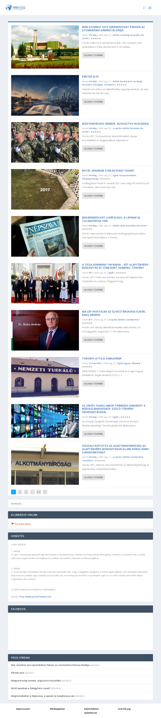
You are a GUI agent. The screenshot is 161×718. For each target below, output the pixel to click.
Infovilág (93, 35)
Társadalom (109, 84)
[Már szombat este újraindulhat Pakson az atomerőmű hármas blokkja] (45, 47)
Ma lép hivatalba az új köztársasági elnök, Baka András (114, 313)
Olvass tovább (93, 55)
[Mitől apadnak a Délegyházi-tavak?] (45, 189)
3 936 (38, 494)
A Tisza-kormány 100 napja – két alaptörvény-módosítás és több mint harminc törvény (115, 266)
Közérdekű (135, 35)
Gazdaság (124, 35)
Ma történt (142, 225)
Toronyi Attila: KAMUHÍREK (102, 358)
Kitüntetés (134, 128)
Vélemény (136, 363)
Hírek (122, 225)
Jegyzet (127, 363)
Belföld (116, 35)
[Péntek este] (45, 95)
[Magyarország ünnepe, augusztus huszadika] (45, 142)
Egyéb (115, 175)
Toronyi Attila (95, 363)
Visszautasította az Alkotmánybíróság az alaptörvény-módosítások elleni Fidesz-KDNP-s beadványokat (116, 449)
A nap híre (117, 128)
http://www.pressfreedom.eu (35, 596)
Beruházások (126, 81)
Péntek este (90, 76)
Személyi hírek (132, 319)
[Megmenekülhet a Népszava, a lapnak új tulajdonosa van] (45, 236)
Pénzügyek (98, 84)
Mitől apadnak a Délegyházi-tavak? (108, 170)
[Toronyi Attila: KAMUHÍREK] (45, 377)
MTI (90, 272)
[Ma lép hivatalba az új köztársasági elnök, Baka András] (45, 330)
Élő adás (21, 523)
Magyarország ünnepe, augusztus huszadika (115, 123)
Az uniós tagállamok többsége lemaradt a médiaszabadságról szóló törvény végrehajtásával (113, 409)
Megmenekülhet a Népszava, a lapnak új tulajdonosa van (111, 219)
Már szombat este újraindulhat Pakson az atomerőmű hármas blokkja (113, 28)
